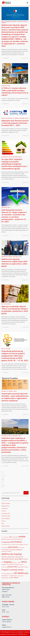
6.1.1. (2, 537)
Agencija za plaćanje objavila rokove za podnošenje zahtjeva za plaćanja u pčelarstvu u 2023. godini (15, 310)
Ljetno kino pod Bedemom (16, 549)
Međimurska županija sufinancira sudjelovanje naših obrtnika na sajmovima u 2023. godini (15, 262)
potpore (26, 567)
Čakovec (16, 577)
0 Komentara (6, 58)
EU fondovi (16, 118)
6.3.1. (5, 537)
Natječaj (8, 562)
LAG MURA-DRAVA (5, 549)
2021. (8, 537)
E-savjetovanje (5, 508)
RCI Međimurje (21, 573)
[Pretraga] (26, 492)
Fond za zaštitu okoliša (6, 544)
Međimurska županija (11, 21)
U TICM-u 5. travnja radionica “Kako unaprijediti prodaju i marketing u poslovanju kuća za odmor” (15, 91)
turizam (11, 577)
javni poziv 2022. (21, 547)
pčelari (12, 573)
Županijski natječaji (5, 526)
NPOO (24, 562)
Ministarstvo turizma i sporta (10, 559)
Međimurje (10, 551)
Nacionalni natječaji (6, 518)
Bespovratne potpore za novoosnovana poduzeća (12, 539)
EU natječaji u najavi (7, 156)
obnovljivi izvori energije (13, 564)
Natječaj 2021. (14, 562)
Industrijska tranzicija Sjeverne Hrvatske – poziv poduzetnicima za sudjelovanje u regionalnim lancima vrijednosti (15, 397)
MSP (2, 562)
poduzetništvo (4, 566)
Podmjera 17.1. (21, 564)
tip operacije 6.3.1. (13, 575)
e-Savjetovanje (6, 542)
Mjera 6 (26, 559)
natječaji (19, 562)
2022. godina (15, 537)
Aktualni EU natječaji (7, 118)
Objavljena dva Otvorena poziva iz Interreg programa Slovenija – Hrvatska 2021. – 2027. (15, 122)
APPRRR (21, 536)
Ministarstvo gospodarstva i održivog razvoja (12, 556)
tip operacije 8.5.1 (20, 575)
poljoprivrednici (20, 567)
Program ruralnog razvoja (12, 569)
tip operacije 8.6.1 (5, 577)
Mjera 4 (21, 559)
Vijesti (3, 21)
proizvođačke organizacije (6, 573)
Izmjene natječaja (5, 547)
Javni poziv (13, 547)
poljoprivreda (12, 567)
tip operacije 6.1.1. (5, 575)
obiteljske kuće (5, 564)
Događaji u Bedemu (6, 506)
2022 (10, 537)
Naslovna (19, 21)
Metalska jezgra (4, 551)
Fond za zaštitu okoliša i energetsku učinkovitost (19, 544)
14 (3, 485)
